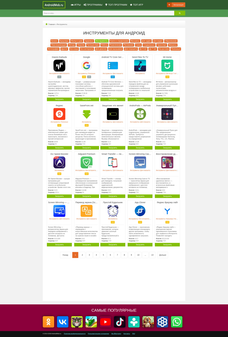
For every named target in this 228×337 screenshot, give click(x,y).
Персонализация (58, 45)
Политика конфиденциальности (75, 334)
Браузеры (64, 41)
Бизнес (54, 41)
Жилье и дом (76, 41)
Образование (171, 41)
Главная (51, 24)
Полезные (175, 49)
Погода (72, 45)
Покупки (81, 45)
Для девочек (101, 49)
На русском (164, 49)
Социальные (149, 45)
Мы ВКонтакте (116, 334)
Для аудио (146, 41)
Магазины (135, 41)
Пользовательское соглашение (98, 334)
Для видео (158, 41)
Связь (138, 45)
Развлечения (115, 45)
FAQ (133, 334)
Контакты (127, 334)
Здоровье (89, 41)
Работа (104, 45)
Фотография (53, 49)
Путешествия (93, 45)
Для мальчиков (115, 49)
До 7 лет (152, 49)
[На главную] (54, 4)
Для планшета (131, 49)
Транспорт (161, 45)
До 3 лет (143, 49)
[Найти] (179, 13)
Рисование (128, 45)
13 (152, 255)
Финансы (173, 45)
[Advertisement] (80, 280)
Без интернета (87, 49)
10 (138, 255)
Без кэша (74, 49)
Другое (64, 49)
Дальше (162, 255)
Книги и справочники (119, 41)
